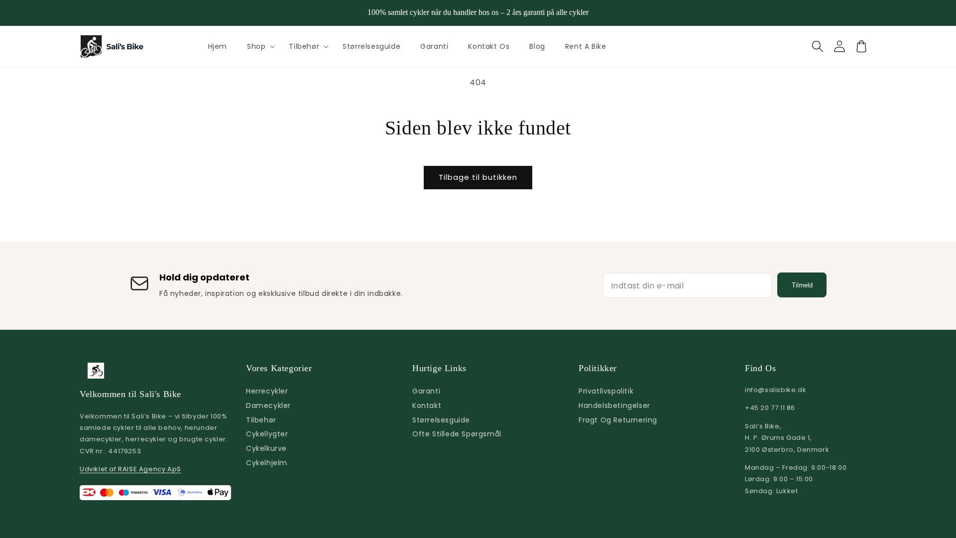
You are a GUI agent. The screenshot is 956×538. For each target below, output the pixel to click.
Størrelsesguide (441, 420)
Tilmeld (802, 285)
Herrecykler (267, 391)
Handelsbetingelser (614, 405)
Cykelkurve (266, 448)
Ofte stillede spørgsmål (456, 434)
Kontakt (426, 405)
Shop (256, 46)
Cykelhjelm (266, 463)
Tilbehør (304, 46)
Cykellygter (267, 434)
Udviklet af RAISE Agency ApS (130, 469)
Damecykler (268, 405)
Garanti (426, 391)
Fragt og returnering (618, 420)
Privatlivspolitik (606, 391)
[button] (258, 46)
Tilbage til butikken (478, 177)
